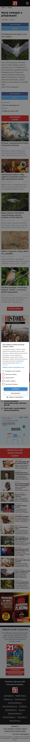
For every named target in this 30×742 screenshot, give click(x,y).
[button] (15, 367)
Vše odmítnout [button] (15, 393)
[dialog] (15, 371)
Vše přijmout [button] (16, 389)
